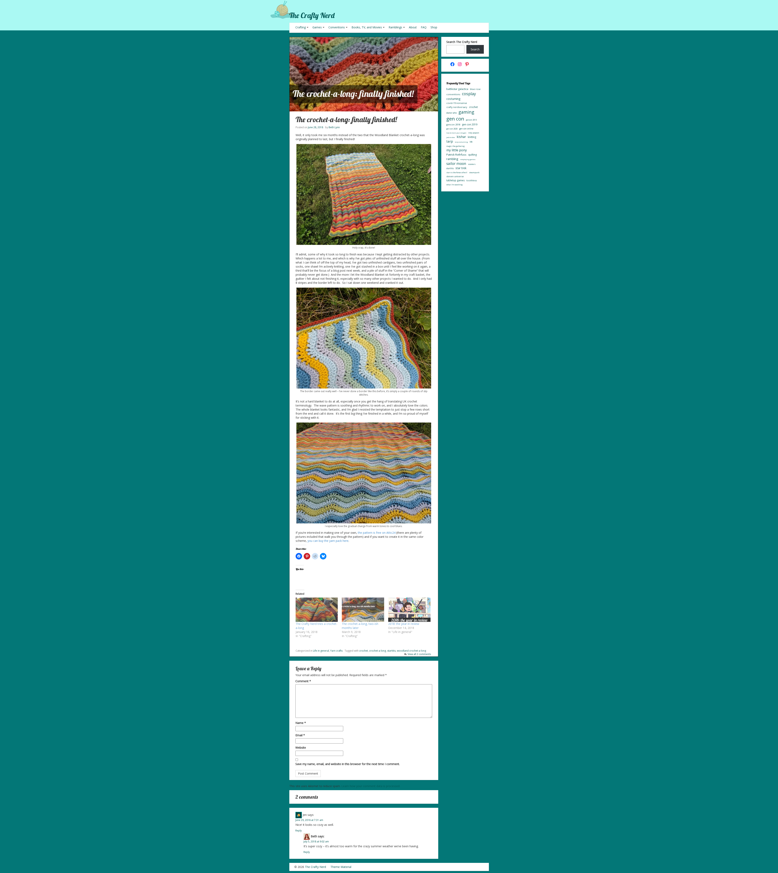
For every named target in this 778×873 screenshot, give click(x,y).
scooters (472, 164)
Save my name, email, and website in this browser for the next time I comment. (347, 764)
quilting (472, 154)
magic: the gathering (455, 146)
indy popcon (473, 132)
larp (449, 141)
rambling (452, 159)
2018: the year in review (403, 624)
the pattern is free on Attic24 (376, 533)
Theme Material (340, 867)
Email (300, 735)
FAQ (423, 27)
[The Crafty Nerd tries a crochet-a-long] (317, 610)
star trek (460, 168)
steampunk (474, 172)
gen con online (466, 128)
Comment (303, 681)
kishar (461, 136)
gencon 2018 (453, 124)
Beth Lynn (334, 127)
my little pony (456, 150)
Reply (298, 830)
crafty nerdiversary (456, 107)
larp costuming (461, 142)
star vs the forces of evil (456, 172)
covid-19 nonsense (456, 103)
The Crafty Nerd (311, 15)
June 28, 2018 (315, 127)
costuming (453, 99)
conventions (453, 94)
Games (317, 27)
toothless (471, 180)
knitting (472, 137)
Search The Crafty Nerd (461, 42)
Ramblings (395, 27)
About (413, 27)
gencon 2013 (471, 119)
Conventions (336, 27)
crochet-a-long (377, 650)
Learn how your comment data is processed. (370, 786)
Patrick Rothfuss (456, 154)
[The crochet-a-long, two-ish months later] (363, 610)
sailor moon (456, 163)
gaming (466, 112)
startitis (391, 650)
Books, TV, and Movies (367, 27)
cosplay (469, 93)
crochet (363, 650)
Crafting (300, 27)
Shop (434, 27)
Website (300, 747)
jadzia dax (450, 137)
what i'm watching (454, 184)
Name (300, 723)
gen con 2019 (469, 124)
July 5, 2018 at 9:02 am (316, 841)
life (471, 141)
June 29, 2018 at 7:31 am (309, 820)
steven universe (455, 176)
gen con (455, 118)
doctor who (451, 112)
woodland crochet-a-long (411, 650)
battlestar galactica (457, 89)
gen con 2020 (451, 128)
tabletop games (455, 180)
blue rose (475, 89)
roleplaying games (468, 159)
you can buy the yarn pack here (328, 541)
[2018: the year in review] (409, 610)
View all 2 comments (419, 654)
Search (475, 49)
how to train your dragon (456, 133)
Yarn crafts (336, 650)
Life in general (321, 650)
